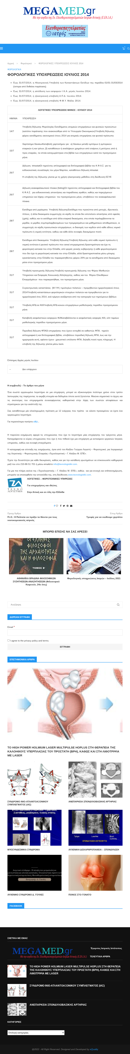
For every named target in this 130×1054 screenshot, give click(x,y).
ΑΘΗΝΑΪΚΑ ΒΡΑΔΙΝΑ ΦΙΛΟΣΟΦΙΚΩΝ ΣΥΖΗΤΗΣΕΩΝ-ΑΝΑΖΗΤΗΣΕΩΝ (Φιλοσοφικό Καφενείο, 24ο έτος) (36, 581)
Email (11, 627)
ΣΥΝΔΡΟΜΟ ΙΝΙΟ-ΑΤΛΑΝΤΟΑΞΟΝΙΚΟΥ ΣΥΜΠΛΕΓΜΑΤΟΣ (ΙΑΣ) (27, 803)
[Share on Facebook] (60, 506)
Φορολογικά (26, 63)
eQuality (94, 1049)
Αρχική (10, 63)
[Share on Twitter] (64, 506)
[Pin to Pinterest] (67, 506)
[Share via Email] (71, 506)
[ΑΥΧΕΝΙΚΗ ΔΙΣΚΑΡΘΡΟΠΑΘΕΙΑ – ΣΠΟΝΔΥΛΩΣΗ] (95, 828)
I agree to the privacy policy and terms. (29, 640)
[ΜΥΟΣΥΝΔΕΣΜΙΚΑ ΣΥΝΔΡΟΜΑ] (34, 828)
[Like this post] (57, 506)
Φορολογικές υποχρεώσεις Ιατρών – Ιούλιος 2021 (93, 578)
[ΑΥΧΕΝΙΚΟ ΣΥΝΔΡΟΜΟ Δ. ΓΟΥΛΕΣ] (34, 873)
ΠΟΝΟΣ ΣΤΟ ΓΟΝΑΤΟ (79, 894)
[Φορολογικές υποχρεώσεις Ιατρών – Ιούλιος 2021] (94, 556)
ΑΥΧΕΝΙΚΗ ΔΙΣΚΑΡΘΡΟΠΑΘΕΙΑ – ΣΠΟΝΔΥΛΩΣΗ (93, 849)
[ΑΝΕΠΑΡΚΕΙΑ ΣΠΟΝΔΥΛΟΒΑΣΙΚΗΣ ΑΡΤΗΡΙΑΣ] (95, 779)
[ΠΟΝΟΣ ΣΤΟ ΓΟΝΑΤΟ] (95, 873)
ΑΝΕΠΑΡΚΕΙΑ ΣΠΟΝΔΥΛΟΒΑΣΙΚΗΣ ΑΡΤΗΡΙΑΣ (92, 801)
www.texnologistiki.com (79, 474)
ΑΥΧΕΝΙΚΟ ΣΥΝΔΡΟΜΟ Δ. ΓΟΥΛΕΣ (25, 894)
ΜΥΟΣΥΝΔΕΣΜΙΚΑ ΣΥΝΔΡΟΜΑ (23, 849)
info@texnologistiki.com (65, 464)
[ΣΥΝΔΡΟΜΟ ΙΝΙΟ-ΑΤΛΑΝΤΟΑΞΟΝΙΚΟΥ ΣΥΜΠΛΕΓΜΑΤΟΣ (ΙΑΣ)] (34, 779)
